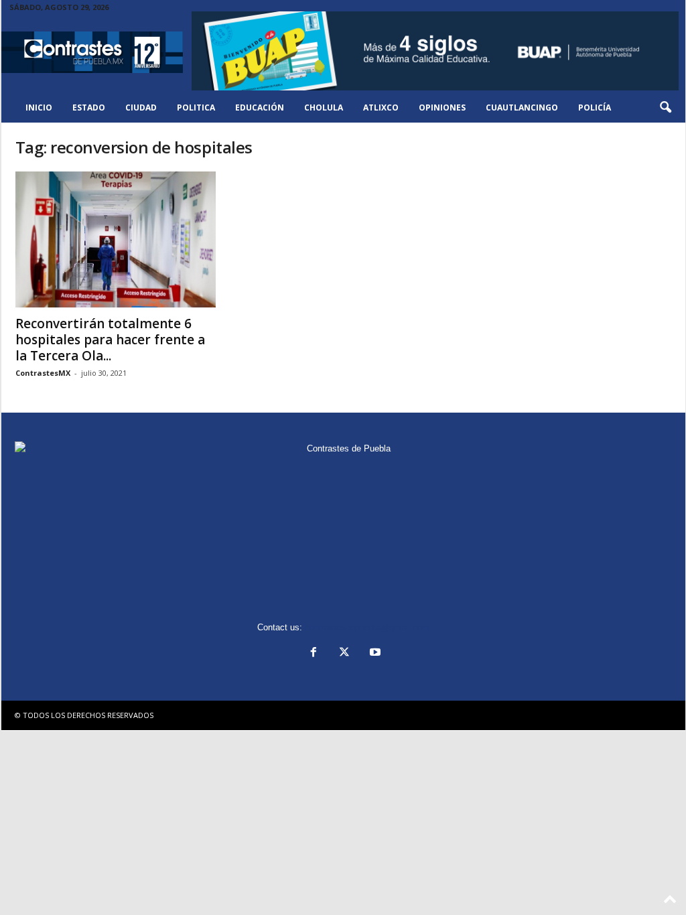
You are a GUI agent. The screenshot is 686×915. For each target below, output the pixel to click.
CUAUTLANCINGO (522, 107)
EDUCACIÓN (259, 107)
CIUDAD (141, 107)
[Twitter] (344, 653)
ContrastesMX (42, 373)
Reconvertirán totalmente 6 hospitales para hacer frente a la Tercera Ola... (110, 339)
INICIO (38, 107)
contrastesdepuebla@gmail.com (367, 627)
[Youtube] (374, 653)
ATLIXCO (381, 107)
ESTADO (88, 107)
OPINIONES (442, 107)
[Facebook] (313, 653)
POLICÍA (594, 107)
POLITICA (196, 107)
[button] (665, 108)
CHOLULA (323, 107)
